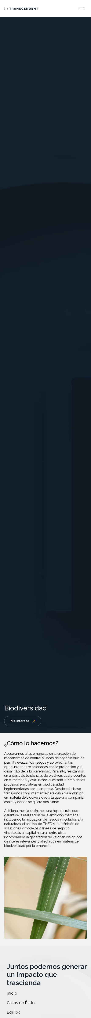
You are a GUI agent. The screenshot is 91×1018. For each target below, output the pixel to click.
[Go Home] (21, 8)
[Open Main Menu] (82, 8)
